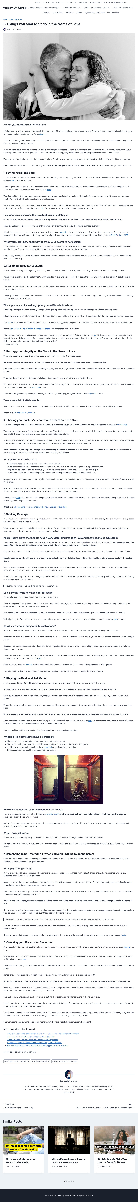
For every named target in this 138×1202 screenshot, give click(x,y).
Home (37, 2)
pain (124, 935)
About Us (60, 2)
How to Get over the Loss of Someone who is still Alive (31, 1037)
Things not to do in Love (41, 1061)
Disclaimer (82, 2)
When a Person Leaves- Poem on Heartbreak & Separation (32, 1040)
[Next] (132, 1153)
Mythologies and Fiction (95, 13)
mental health (53, 814)
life (43, 208)
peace (117, 619)
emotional (35, 387)
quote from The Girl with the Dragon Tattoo (30, 329)
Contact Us (71, 2)
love (12, 180)
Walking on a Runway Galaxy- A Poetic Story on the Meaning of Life (105, 1106)
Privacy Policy (96, 2)
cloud (41, 134)
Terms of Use (48, 2)
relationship (122, 425)
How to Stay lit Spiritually (24, 413)
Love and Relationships (123, 8)
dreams (126, 947)
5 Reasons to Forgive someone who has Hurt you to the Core (40, 507)
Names (79, 13)
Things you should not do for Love (64, 1061)
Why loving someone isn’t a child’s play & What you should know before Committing (43, 1034)
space (25, 959)
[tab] (64, 1181)
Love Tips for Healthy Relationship (16, 1061)
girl (95, 335)
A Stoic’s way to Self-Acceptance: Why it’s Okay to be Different (34, 1043)
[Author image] (4, 29)
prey (90, 721)
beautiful (48, 747)
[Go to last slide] (6, 1153)
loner (18, 498)
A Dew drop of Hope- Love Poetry (18, 1106)
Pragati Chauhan (15, 29)
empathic (63, 232)
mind (49, 190)
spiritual (92, 394)
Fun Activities (113, 13)
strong (10, 322)
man (40, 658)
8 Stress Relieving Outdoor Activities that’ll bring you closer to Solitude (37, 1045)
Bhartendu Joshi (105, 1166)
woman (29, 665)
